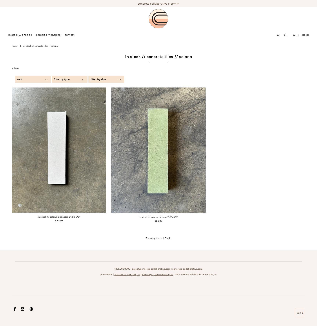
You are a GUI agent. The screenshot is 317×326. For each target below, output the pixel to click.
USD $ (299, 312)
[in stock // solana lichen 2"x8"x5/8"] (158, 150)
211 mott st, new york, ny (127, 274)
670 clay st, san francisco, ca (157, 274)
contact (69, 34)
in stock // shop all (20, 34)
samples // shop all (48, 34)
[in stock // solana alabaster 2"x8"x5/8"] (59, 150)
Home (14, 46)
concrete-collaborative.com (187, 268)
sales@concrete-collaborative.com (151, 268)
